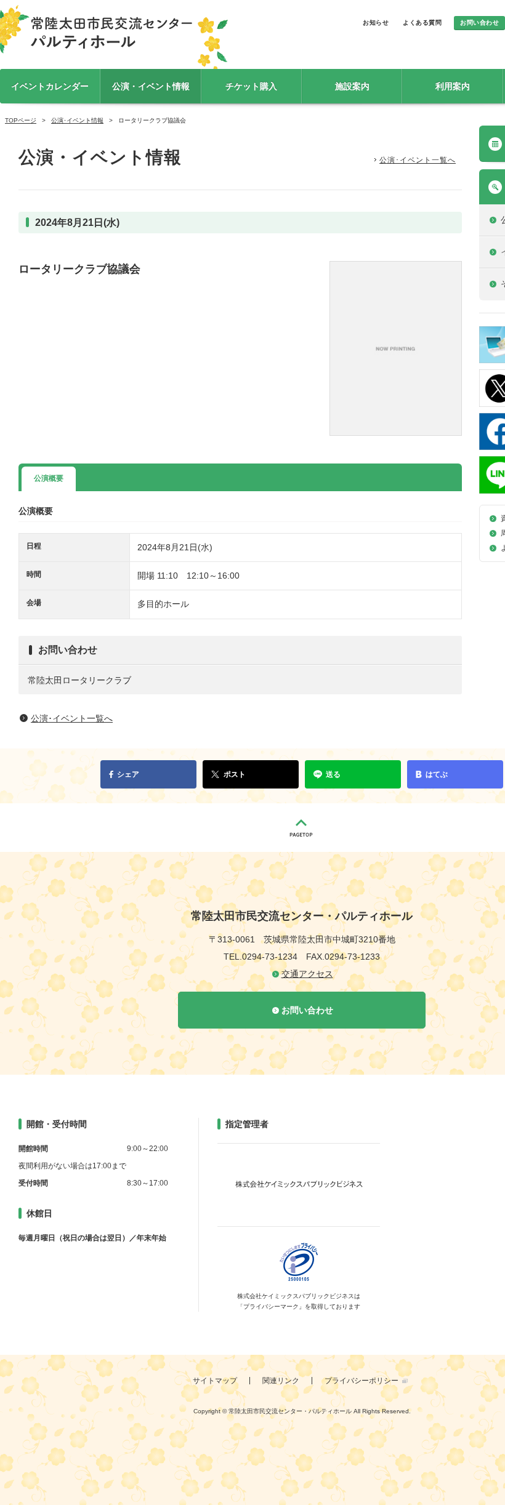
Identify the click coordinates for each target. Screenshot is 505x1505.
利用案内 (452, 86)
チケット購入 (251, 86)
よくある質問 (422, 22)
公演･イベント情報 (77, 120)
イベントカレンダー (50, 86)
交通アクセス (307, 974)
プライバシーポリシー (361, 1380)
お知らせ (376, 22)
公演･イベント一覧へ (417, 160)
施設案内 (352, 86)
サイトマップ (215, 1380)
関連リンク (280, 1380)
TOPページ (20, 120)
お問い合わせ (479, 22)
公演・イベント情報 (151, 86)
